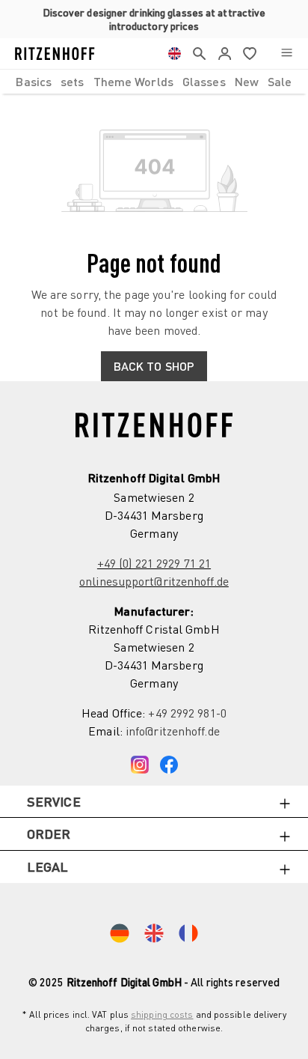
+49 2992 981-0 (187, 713)
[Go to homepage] (55, 53)
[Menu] (286, 53)
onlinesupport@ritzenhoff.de (154, 581)
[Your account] (224, 53)
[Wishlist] (249, 53)
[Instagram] (140, 760)
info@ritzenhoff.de (173, 730)
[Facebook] (169, 760)
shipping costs (162, 1014)
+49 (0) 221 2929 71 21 (154, 563)
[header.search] (199, 53)
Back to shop (154, 366)
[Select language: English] (174, 53)
